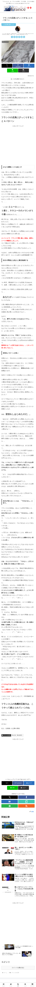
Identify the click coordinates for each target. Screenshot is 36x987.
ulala (18, 32)
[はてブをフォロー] (17, 37)
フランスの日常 (7, 735)
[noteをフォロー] (19, 37)
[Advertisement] (18, 145)
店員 (15, 735)
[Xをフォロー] (12, 37)
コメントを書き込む (18, 967)
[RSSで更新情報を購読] (24, 37)
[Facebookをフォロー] (14, 37)
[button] (23, 70)
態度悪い (21, 735)
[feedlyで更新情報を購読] (22, 37)
